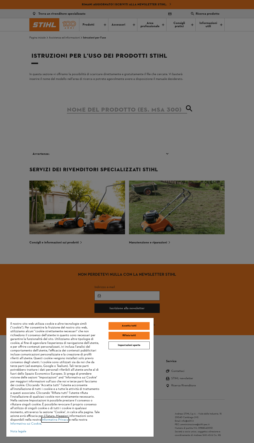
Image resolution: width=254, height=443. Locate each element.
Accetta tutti (129, 326)
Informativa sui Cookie (25, 424)
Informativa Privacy (55, 420)
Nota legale (18, 431)
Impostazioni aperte (129, 345)
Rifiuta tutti (129, 335)
